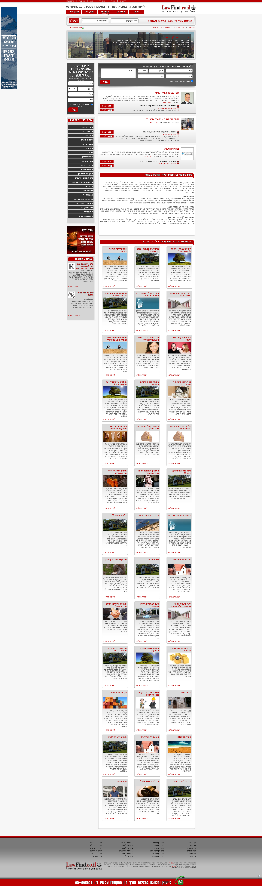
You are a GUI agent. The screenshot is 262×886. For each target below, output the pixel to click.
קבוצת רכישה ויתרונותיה (147, 515)
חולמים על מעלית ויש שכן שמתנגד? (116, 383)
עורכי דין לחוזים (158, 845)
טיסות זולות (97, 856)
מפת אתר (102, 1)
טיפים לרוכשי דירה (150, 737)
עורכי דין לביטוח (96, 854)
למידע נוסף (167, 102)
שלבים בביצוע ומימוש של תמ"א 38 (180, 427)
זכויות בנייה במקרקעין (83, 199)
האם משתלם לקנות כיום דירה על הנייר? (147, 294)
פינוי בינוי (89, 186)
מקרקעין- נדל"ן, (169, 138)
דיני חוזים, (161, 136)
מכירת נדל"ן (87, 157)
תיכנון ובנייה (87, 144)
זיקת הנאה (122, 781)
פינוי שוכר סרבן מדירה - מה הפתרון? (115, 605)
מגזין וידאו (74, 12)
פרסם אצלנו (70, 1)
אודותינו (193, 845)
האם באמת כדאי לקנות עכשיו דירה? (180, 294)
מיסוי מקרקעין (87, 161)
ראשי (136, 12)
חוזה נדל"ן (88, 135)
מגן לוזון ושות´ (171, 148)
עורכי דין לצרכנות (158, 856)
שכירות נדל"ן (87, 152)
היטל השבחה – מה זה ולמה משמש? (181, 250)
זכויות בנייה (185, 692)
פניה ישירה (106, 106)
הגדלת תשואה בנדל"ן (149, 781)
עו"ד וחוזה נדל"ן (119, 515)
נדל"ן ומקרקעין (179, 28)
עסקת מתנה (153, 559)
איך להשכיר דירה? (118, 692)
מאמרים (121, 12)
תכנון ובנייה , (159, 138)
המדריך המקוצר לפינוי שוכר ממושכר (148, 472)
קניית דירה (88, 212)
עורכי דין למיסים (127, 854)
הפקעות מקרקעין (85, 174)
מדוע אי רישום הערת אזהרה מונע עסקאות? (117, 338)
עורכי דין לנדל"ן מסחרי (161, 28)
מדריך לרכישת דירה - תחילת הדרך (117, 472)
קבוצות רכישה (87, 165)
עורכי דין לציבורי (127, 856)
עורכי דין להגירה (96, 851)
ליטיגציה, (151, 110)
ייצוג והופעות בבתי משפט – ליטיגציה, (160, 140)
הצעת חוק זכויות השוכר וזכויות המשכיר (116, 294)
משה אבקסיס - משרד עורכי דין (162, 119)
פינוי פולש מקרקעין (117, 737)
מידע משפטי (191, 848)
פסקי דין (89, 12)
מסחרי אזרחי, (160, 110)
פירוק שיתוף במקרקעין (116, 559)
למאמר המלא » (174, 286)
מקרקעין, (141, 110)
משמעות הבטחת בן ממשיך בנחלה (117, 649)
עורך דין (173, 866)
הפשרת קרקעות (86, 216)
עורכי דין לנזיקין (127, 845)
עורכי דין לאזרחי (127, 848)
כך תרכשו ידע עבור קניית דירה (182, 383)
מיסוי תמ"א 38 (184, 737)
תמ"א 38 (89, 148)
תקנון (91, 1)
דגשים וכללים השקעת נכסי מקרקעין (148, 693)
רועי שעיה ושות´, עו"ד (167, 93)
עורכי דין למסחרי (95, 848)
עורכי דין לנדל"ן (96, 845)
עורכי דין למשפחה (157, 843)
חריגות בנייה (87, 131)
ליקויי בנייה (88, 191)
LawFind (191, 28)
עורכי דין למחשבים (126, 851)
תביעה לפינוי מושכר (181, 781)
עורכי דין (171, 863)
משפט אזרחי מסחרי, (150, 136)
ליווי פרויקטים (87, 207)
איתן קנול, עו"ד (85, 270)
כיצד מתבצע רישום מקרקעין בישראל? (118, 427)
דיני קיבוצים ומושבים (84, 178)
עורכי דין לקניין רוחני (157, 851)
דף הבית (123, 1)
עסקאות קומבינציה (84, 203)
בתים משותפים (86, 169)
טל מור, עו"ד (86, 299)
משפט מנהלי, (138, 136)
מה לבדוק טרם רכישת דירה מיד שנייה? (148, 338)
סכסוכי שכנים (87, 140)
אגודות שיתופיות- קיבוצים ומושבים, (135, 138)
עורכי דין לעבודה (127, 843)
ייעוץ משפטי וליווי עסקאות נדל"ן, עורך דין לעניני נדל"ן (180, 606)
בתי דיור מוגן (87, 127)
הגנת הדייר (88, 195)
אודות (113, 1)
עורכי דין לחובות (158, 854)
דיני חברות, (151, 138)
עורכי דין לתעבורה (157, 848)
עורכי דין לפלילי (96, 843)
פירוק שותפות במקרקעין (82, 182)
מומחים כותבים (105, 12)
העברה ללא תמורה (182, 559)
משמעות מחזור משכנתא (179, 515)
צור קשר (82, 1)
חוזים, (146, 110)
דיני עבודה (134, 110)
